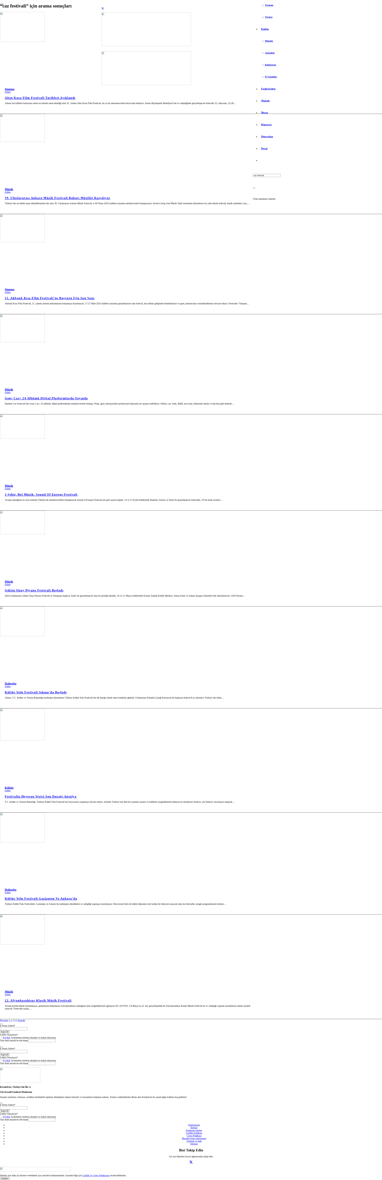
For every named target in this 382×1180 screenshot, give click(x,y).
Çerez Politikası (194, 1135)
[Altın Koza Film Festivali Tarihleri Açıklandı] (22, 41)
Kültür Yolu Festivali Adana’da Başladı (36, 692)
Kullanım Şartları (194, 1130)
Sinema (9, 89)
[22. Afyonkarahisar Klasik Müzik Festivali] (22, 943)
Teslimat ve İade (194, 1141)
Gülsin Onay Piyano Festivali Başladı (34, 590)
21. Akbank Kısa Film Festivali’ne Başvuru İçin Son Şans (50, 298)
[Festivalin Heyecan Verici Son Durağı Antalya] (22, 739)
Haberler (11, 683)
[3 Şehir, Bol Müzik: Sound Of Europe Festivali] (22, 437)
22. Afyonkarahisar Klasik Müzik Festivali (38, 1000)
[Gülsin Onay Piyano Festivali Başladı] (22, 533)
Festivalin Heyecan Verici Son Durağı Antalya (40, 796)
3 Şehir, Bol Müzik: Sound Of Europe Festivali (41, 494)
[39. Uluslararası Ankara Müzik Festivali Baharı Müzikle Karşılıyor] (22, 141)
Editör (8, 92)
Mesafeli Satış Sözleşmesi (194, 1138)
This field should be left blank (14, 1040)
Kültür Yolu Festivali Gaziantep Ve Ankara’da (41, 898)
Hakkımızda (194, 1125)
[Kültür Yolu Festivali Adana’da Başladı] (22, 635)
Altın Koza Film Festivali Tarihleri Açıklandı (40, 97)
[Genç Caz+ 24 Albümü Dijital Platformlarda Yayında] (22, 341)
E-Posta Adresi (7, 1025)
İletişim (194, 1127)
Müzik (9, 189)
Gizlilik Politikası (194, 1133)
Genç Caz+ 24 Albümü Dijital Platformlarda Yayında (46, 398)
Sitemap (194, 1144)
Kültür (9, 787)
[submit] (1, 1023)
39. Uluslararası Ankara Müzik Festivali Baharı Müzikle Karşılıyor (57, 198)
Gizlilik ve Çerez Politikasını (95, 1175)
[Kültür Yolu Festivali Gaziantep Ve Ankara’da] (22, 841)
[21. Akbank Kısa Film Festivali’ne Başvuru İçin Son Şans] (22, 241)
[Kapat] (254, 188)
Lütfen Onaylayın (9, 1034)
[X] (102, 8)
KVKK (6, 1037)
